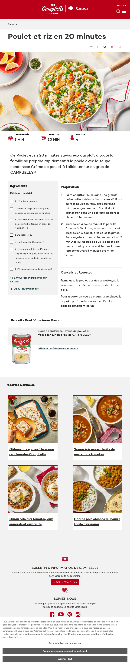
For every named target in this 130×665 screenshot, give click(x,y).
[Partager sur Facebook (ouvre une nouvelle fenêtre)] (98, 46)
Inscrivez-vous (64, 582)
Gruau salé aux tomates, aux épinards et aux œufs (31, 521)
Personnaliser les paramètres (65, 643)
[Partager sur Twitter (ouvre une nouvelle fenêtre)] (104, 46)
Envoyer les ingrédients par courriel (28, 279)
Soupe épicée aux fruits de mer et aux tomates (94, 451)
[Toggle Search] (118, 11)
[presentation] (33, 419)
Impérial (27, 193)
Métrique (15, 193)
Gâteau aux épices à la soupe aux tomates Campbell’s (31, 451)
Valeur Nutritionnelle (24, 288)
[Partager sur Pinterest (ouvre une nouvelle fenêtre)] (112, 46)
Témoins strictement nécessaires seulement (65, 650)
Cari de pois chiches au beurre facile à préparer (97, 521)
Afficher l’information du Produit (58, 348)
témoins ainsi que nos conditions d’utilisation (91, 633)
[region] (65, 641)
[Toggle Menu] (124, 11)
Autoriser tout (65, 658)
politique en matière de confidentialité (43, 633)
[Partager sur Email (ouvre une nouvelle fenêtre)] (119, 46)
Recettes (13, 24)
